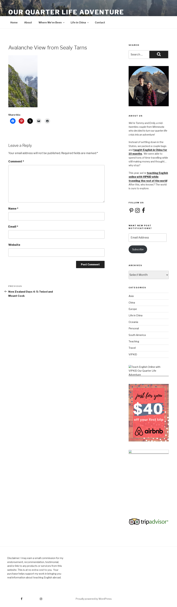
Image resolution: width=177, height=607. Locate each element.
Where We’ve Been (50, 22)
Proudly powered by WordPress (94, 598)
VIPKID (133, 354)
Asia (131, 295)
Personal (134, 328)
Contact (100, 22)
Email (13, 226)
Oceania (133, 321)
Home (14, 22)
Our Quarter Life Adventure (66, 12)
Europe (133, 308)
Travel (132, 347)
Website (14, 244)
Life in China (78, 22)
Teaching (134, 341)
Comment (16, 161)
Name (13, 208)
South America (137, 334)
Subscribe (138, 249)
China (132, 302)
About (28, 22)
